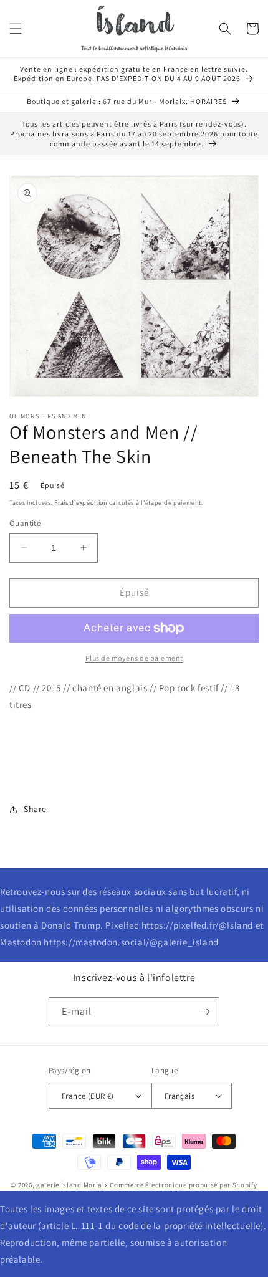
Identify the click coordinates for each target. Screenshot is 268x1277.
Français (179, 1096)
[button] (15, 28)
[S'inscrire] (205, 1011)
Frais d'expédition (80, 503)
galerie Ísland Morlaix (72, 1184)
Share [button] (35, 809)
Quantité (25, 523)
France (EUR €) (88, 1096)
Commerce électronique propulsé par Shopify (183, 1184)
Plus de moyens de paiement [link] (134, 657)
